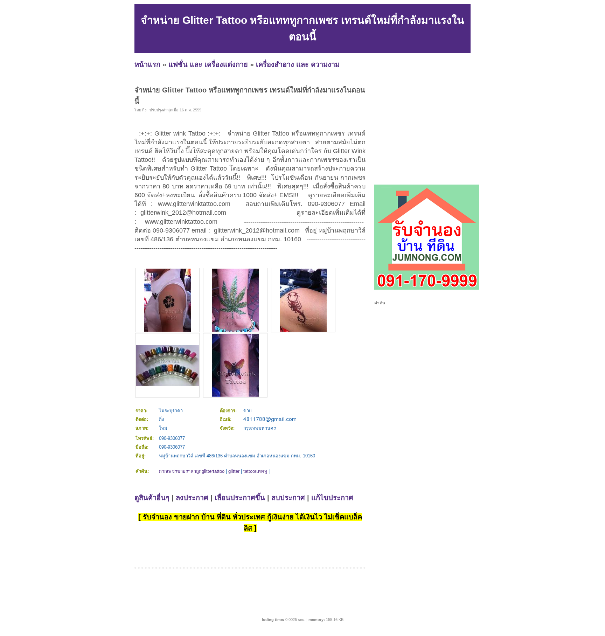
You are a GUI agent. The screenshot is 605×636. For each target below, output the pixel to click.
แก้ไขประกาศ (332, 498)
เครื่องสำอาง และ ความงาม (298, 64)
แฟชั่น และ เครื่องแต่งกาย (208, 64)
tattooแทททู (255, 471)
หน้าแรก (147, 64)
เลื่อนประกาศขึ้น (240, 498)
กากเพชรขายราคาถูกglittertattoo (191, 471)
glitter (233, 471)
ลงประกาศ (192, 498)
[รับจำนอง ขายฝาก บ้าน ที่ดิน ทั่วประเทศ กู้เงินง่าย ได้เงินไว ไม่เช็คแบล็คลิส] (426, 288)
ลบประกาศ (288, 498)
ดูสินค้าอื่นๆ (151, 498)
